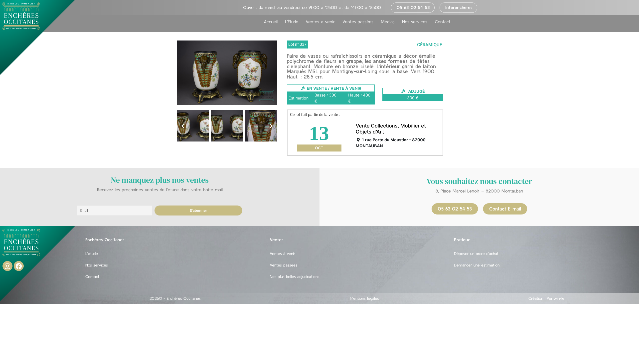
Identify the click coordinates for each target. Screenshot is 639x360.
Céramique (429, 44)
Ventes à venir (320, 21)
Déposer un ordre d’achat (476, 253)
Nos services (414, 21)
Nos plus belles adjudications (294, 276)
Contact (442, 21)
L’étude (91, 253)
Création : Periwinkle (546, 298)
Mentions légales (364, 298)
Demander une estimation (476, 265)
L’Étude (291, 21)
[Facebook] (19, 266)
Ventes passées (357, 21)
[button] (183, 125)
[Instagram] (7, 266)
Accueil (271, 21)
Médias (388, 21)
